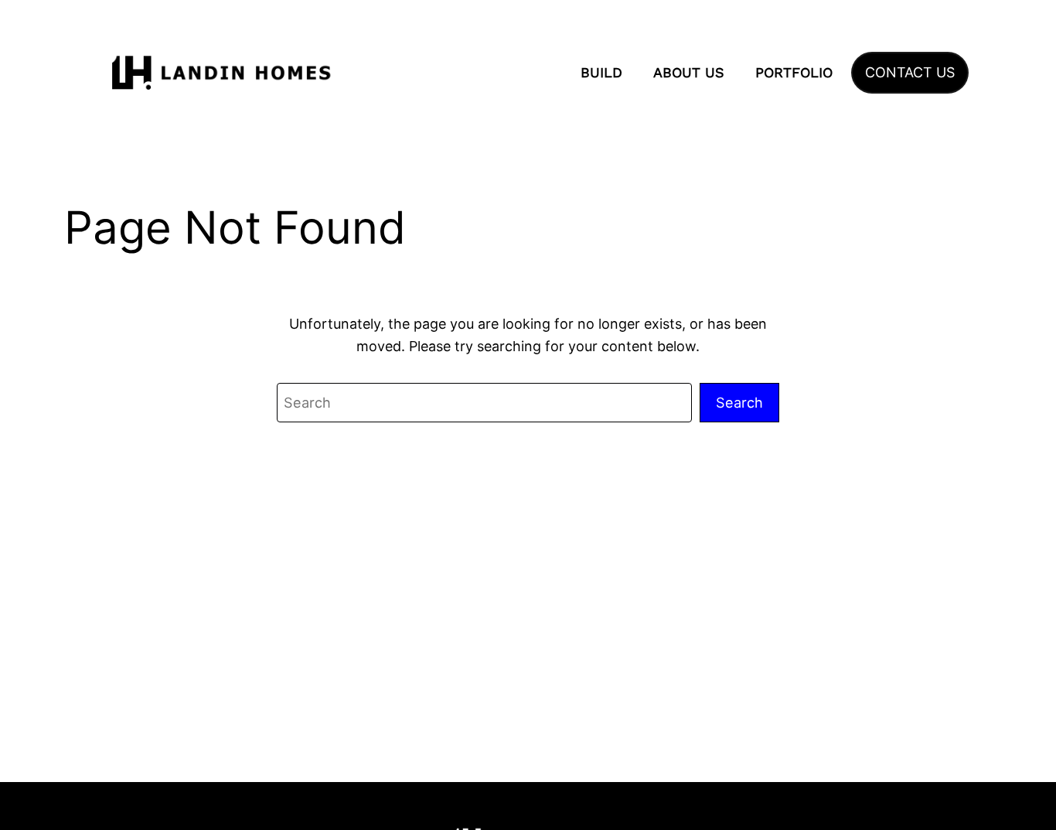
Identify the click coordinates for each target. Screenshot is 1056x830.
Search (739, 402)
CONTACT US (910, 72)
